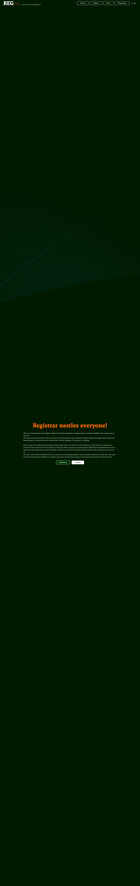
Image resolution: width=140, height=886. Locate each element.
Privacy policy (122, 3)
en (135, 3)
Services (82, 3)
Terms (108, 3)
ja (131, 3)
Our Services (63, 462)
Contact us (96, 3)
